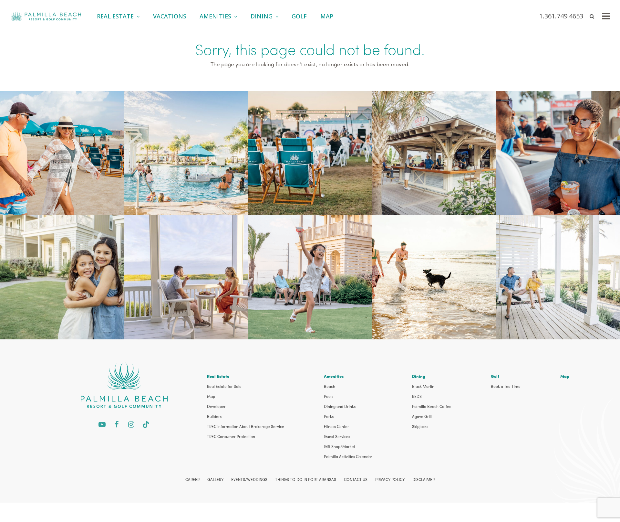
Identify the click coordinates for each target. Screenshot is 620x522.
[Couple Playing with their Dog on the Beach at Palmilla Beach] (434, 276)
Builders (214, 416)
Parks (329, 416)
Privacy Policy (390, 479)
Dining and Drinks (340, 406)
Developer (216, 406)
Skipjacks (420, 426)
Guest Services (337, 436)
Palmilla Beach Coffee (431, 406)
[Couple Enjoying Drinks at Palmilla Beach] (186, 276)
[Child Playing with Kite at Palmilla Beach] (310, 276)
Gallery (215, 479)
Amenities (334, 376)
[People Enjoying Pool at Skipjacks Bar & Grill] (186, 152)
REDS (417, 396)
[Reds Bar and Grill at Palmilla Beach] (434, 152)
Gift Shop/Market (339, 446)
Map (211, 396)
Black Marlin (423, 386)
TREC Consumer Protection (231, 436)
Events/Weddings (249, 479)
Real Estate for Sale (224, 386)
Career (192, 479)
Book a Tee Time (506, 386)
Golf (495, 376)
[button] (606, 16)
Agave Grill (422, 416)
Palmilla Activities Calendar (348, 456)
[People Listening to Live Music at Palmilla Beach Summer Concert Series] (310, 152)
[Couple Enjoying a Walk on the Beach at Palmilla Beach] (62, 152)
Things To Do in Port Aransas (305, 479)
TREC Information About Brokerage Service (245, 426)
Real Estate (218, 376)
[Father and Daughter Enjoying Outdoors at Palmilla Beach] (558, 276)
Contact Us (355, 479)
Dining (418, 376)
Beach (329, 386)
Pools (328, 396)
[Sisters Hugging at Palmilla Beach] (62, 276)
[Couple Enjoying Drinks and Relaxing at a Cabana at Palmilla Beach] (558, 152)
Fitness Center (336, 426)
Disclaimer (423, 479)
